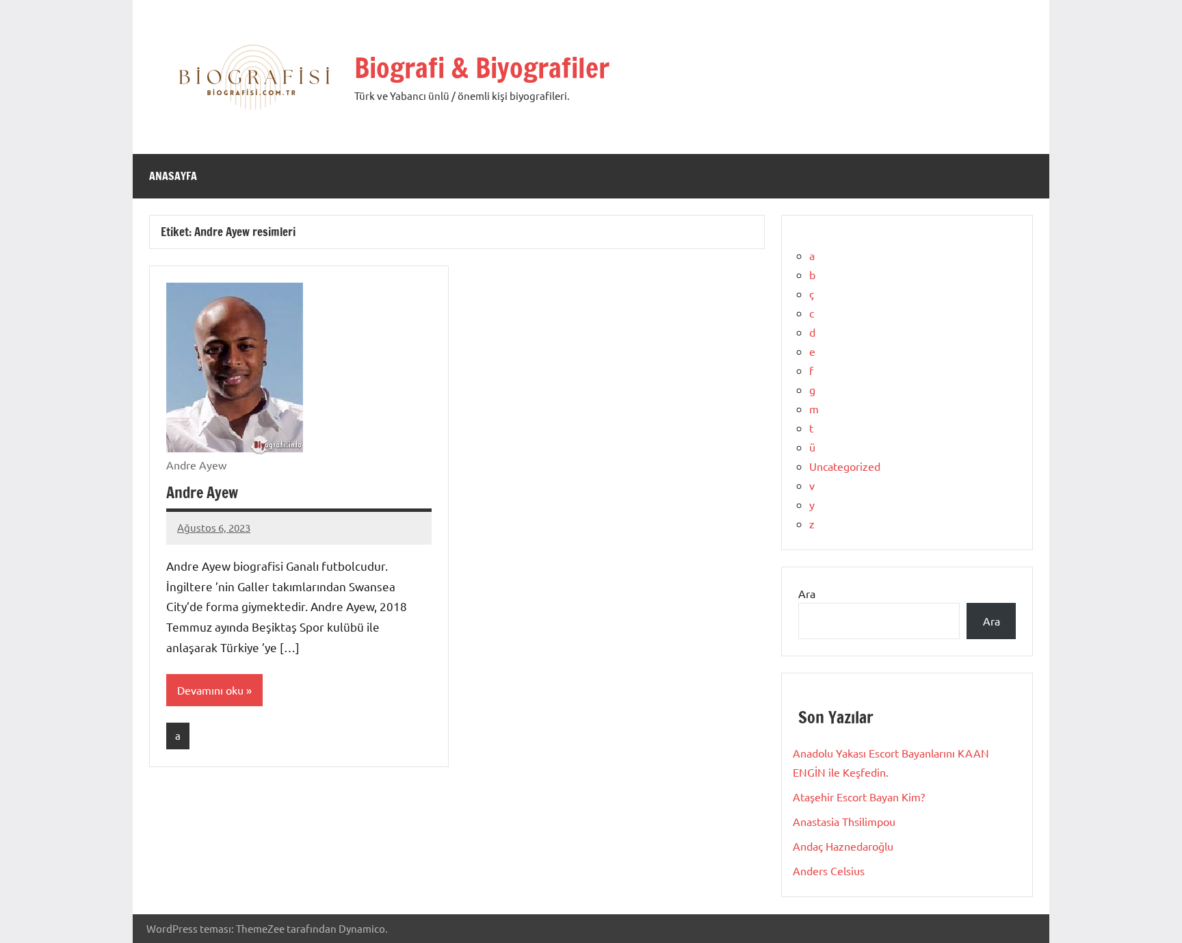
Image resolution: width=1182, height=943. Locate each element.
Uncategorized (844, 466)
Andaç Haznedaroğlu (843, 846)
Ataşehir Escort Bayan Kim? (859, 796)
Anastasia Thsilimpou (844, 821)
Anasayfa (173, 175)
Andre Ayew (202, 492)
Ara (806, 593)
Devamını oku (210, 690)
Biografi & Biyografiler (481, 67)
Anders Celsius (829, 870)
